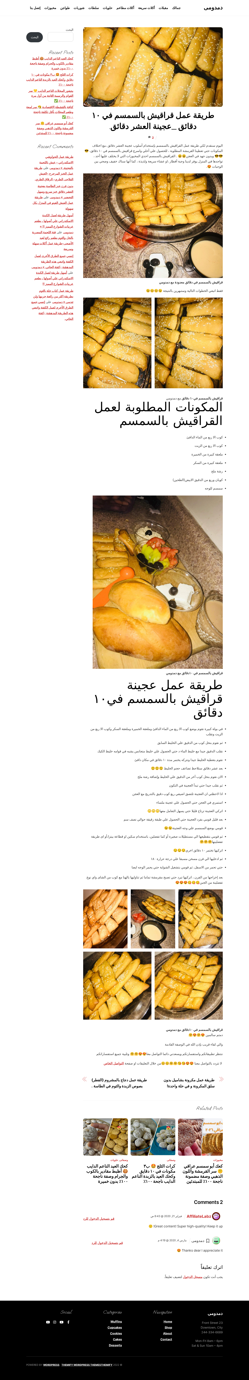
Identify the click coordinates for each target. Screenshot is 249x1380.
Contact (166, 1339)
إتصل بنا (35, 8)
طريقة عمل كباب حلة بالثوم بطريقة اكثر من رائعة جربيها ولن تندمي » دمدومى (53, 296)
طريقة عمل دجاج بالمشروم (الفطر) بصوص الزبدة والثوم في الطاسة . (119, 1083)
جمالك (176, 8)
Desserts (115, 1345)
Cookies (116, 1333)
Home (168, 1321)
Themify (106, 1364)
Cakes (117, 1339)
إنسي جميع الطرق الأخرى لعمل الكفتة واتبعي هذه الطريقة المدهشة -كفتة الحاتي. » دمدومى (52, 261)
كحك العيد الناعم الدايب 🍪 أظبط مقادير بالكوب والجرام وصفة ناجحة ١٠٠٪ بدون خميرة (107, 1173)
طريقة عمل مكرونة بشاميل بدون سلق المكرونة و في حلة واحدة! (189, 1083)
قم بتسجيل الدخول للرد (98, 1219)
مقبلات (163, 8)
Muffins (116, 1321)
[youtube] (61, 1322)
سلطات (93, 8)
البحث (69, 29)
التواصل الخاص (114, 1063)
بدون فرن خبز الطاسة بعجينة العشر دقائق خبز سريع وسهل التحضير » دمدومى (55, 191)
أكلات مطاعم (125, 8)
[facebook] (68, 1322)
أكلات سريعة (146, 8)
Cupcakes (115, 1327)
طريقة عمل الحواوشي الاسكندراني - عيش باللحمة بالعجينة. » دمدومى (56, 162)
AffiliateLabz (199, 1216)
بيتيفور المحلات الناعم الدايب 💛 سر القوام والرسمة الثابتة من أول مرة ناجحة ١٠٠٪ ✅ (50, 96)
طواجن (65, 8)
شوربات (79, 8)
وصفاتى (123, 1160)
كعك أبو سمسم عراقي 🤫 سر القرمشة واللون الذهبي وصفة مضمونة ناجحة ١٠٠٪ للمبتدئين (203, 1173)
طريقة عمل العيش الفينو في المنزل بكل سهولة (53, 202)
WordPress (51, 1364)
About (167, 1333)
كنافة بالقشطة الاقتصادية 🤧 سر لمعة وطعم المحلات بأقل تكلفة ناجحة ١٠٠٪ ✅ (49, 112)
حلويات (107, 8)
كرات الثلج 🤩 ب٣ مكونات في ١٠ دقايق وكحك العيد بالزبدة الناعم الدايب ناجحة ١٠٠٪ (153, 1173)
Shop (168, 1327)
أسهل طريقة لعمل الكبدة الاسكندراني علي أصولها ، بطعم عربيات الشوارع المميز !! (53, 278)
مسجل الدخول (192, 1277)
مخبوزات (50, 8)
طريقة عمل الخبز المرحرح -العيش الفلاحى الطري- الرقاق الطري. (53, 173)
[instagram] (54, 1322)
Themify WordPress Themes (81, 1364)
